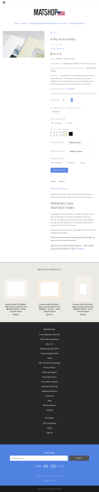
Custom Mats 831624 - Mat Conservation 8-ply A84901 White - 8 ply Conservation (83, 307)
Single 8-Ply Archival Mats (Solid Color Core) (48, 23)
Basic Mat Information (49, 339)
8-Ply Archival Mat (76, 23)
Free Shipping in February (49, 334)
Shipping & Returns (49, 391)
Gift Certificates (49, 423)
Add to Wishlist (57, 49)
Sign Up (49, 432)
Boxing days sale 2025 (49, 349)
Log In (49, 428)
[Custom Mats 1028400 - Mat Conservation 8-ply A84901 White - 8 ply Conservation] (16, 288)
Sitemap (49, 410)
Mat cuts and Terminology (49, 363)
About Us (49, 344)
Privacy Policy (49, 367)
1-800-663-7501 (49, 480)
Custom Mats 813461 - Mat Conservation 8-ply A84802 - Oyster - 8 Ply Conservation (49, 307)
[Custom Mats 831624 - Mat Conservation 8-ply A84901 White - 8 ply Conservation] (83, 288)
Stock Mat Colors (49, 377)
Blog (49, 400)
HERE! (80, 248)
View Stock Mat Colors (59, 189)
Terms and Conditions (49, 382)
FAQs (49, 358)
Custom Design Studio (49, 353)
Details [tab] (53, 181)
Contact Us (49, 396)
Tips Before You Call (49, 386)
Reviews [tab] (62, 181)
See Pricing (70, 89)
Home (17, 23)
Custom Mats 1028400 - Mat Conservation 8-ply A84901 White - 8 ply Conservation (16, 307)
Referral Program (49, 372)
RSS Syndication (49, 405)
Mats (25, 23)
